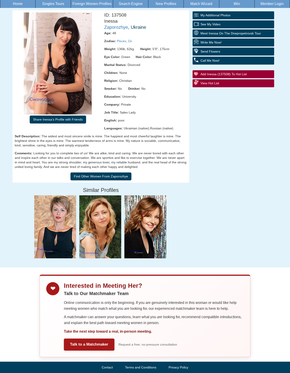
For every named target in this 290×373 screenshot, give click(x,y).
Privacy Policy (178, 367)
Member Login (272, 4)
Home (18, 4)
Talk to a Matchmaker (89, 344)
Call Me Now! (210, 60)
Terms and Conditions (140, 367)
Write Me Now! (211, 42)
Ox (130, 41)
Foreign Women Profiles (91, 4)
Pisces (121, 41)
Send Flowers (210, 51)
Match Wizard (201, 4)
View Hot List (210, 83)
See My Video (210, 24)
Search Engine (131, 4)
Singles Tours (53, 4)
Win (237, 4)
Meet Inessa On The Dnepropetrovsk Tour (231, 33)
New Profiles (166, 4)
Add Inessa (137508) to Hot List (224, 74)
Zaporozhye (116, 27)
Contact (107, 367)
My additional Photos (215, 15)
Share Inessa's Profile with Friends (58, 119)
